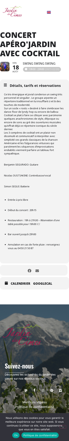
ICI (38, 224)
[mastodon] (26, 390)
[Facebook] (34, 390)
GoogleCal (42, 283)
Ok (16, 435)
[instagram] (43, 390)
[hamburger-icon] (61, 12)
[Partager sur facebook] (29, 270)
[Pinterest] (52, 390)
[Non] (63, 427)
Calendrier (20, 283)
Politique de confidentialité (40, 435)
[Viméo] (60, 390)
